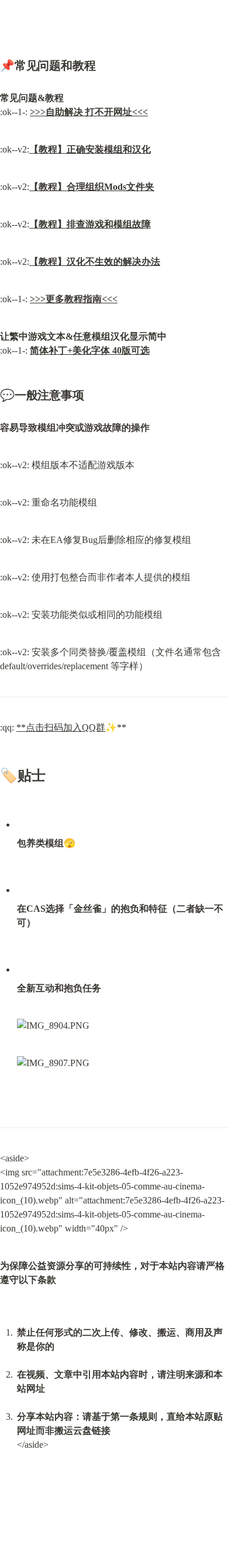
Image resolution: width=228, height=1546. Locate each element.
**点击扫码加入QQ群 (60, 727)
